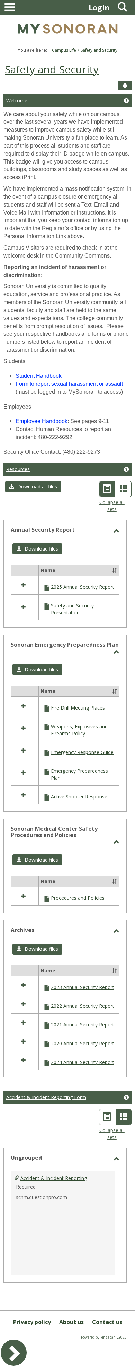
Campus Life (64, 50)
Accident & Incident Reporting (53, 1178)
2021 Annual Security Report (82, 1024)
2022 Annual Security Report (82, 1006)
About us (71, 1322)
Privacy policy (32, 1322)
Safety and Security (99, 50)
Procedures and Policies (78, 898)
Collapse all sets (112, 505)
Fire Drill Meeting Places (78, 707)
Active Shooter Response (79, 796)
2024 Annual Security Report (82, 1062)
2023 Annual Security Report (82, 987)
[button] (33, 486)
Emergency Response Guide (82, 752)
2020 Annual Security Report (82, 1043)
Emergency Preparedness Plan (79, 774)
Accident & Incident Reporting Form (46, 1097)
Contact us (107, 1322)
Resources (18, 469)
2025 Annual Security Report (82, 587)
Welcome (16, 100)
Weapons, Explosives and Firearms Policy (79, 730)
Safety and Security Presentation (72, 609)
